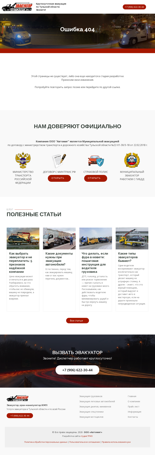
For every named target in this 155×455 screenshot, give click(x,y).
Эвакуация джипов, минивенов (95, 407)
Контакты (133, 417)
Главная (132, 396)
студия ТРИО (87, 436)
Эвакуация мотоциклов (91, 417)
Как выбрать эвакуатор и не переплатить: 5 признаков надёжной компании (20, 263)
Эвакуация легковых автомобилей (97, 401)
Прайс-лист (133, 407)
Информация (134, 412)
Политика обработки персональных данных (45, 442)
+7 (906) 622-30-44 (77, 370)
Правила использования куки (116, 442)
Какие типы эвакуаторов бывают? (128, 257)
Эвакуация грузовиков (90, 396)
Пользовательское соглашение (84, 442)
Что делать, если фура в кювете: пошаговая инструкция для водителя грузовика (95, 263)
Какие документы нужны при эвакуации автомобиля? (59, 259)
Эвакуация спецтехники (91, 412)
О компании (134, 401)
